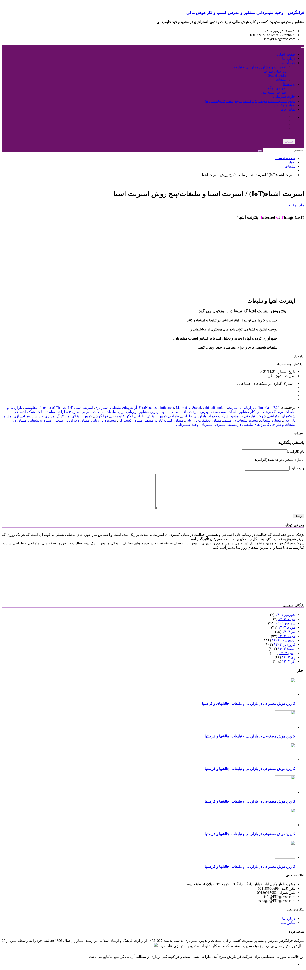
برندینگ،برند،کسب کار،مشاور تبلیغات (255, 412)
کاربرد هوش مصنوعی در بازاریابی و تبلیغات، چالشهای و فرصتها (248, 703)
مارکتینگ (63, 416)
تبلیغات (281, 79)
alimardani (264, 407)
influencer (167, 407)
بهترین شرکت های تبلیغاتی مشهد (185, 412)
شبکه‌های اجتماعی (281, 416)
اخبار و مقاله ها (284, 105)
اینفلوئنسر (31, 407)
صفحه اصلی (286, 54)
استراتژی (101, 407)
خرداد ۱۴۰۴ (286, 636)
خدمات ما (288, 63)
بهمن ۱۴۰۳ (287, 653)
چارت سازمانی (284, 96)
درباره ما (288, 58)
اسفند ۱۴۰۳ (286, 649)
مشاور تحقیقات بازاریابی (203, 420)
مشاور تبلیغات (270, 420)
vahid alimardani (214, 407)
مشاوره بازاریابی (103, 420)
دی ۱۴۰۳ (288, 657)
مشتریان (206, 424)
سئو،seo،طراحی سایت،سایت (58, 412)
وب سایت (297, 468)
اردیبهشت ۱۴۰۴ (283, 640)
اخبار (291, 162)
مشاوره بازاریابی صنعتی (71, 420)
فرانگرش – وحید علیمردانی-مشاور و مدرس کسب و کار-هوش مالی (245, 12)
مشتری (220, 424)
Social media (277, 75)
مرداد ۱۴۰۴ (286, 627)
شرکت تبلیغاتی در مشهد (248, 416)
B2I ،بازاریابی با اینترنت (253, 407)
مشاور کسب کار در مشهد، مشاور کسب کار (150, 420)
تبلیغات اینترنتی (92, 412)
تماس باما (288, 109)
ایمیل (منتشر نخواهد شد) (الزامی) (279, 460)
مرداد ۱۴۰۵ (286, 619)
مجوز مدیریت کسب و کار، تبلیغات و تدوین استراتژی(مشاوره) (250, 101)
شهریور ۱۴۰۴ (285, 623)
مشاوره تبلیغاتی (40, 420)
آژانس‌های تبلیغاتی (123, 407)
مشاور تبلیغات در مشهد (240, 420)
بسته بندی (218, 412)
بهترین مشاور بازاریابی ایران (138, 412)
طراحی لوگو (277, 88)
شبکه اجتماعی (24, 412)
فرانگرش (101, 416)
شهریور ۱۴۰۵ (285, 615)
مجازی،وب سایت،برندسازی (34, 416)
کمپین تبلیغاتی (81, 416)
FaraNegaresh (148, 407)
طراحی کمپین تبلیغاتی (163, 416)
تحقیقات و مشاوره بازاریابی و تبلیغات (258, 67)
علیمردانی (117, 416)
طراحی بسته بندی (273, 92)
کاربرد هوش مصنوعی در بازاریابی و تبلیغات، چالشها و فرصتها (250, 736)
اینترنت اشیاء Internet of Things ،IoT (66, 407)
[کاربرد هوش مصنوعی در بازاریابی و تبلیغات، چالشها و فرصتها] (285, 727)
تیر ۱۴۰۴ (288, 632)
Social (196, 407)
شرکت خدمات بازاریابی (211, 416)
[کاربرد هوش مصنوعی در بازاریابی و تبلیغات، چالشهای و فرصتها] (285, 694)
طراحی (186, 416)
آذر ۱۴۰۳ (288, 661)
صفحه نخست (285, 158)
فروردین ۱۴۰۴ (284, 644)
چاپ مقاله (296, 205)
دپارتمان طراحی (274, 71)
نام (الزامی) (295, 451)
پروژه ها (289, 84)
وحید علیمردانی (187, 424)
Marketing (183, 407)
